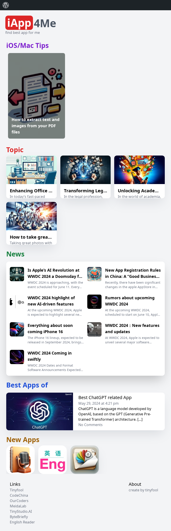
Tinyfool (16, 490)
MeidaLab (18, 506)
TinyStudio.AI (21, 511)
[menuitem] (6, 5)
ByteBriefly (19, 516)
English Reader (22, 522)
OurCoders (19, 500)
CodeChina (19, 495)
